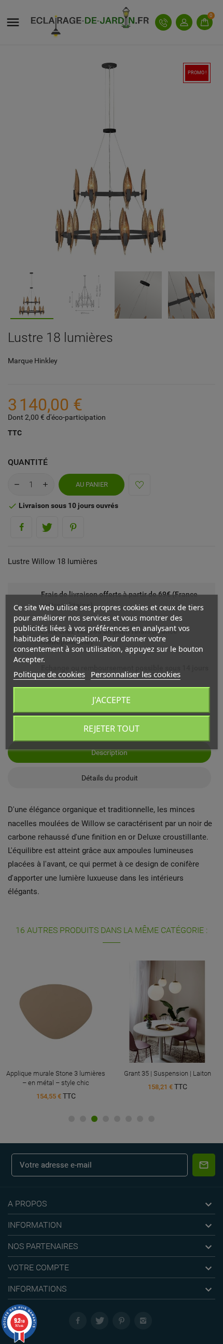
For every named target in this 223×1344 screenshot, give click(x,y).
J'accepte (111, 700)
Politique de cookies (49, 674)
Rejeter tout (111, 728)
